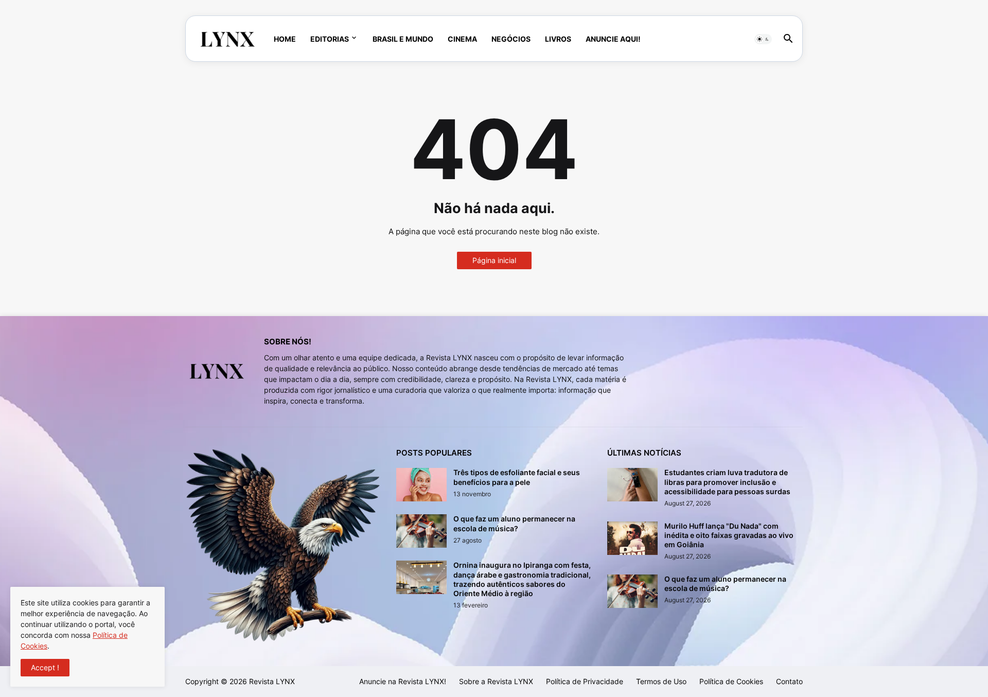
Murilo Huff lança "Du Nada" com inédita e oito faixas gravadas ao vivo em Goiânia (728, 535)
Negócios (511, 38)
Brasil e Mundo (403, 38)
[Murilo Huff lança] (632, 538)
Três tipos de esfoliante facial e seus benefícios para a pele (516, 477)
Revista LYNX (272, 681)
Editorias (329, 38)
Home (285, 38)
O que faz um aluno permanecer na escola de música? (514, 523)
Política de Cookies (731, 681)
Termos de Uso (661, 681)
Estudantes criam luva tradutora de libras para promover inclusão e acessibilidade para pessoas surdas (727, 481)
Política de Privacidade (584, 681)
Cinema (462, 38)
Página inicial (494, 260)
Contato (789, 681)
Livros (558, 38)
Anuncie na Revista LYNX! (402, 681)
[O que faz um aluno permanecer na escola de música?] (421, 531)
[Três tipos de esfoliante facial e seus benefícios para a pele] (421, 484)
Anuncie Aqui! (613, 38)
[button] (763, 39)
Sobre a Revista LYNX (496, 681)
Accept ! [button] (45, 667)
